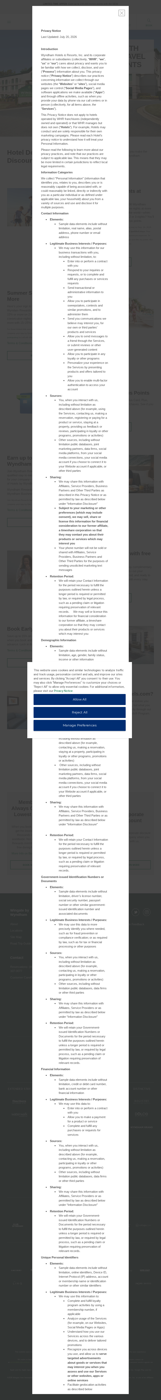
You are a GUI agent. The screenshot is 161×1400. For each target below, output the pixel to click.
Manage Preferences (80, 725)
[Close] (122, 13)
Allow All (80, 699)
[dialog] (79, 700)
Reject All (79, 712)
